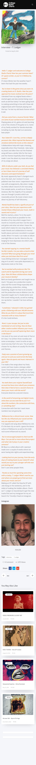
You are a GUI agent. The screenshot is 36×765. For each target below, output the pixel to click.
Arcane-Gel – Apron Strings (11, 718)
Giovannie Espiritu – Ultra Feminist (14, 684)
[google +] (18, 569)
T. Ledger (16, 557)
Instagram (5, 501)
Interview (9, 557)
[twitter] (13, 569)
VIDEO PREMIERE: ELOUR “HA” (12, 615)
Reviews (9, 594)
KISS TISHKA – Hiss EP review (12, 650)
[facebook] (10, 569)
